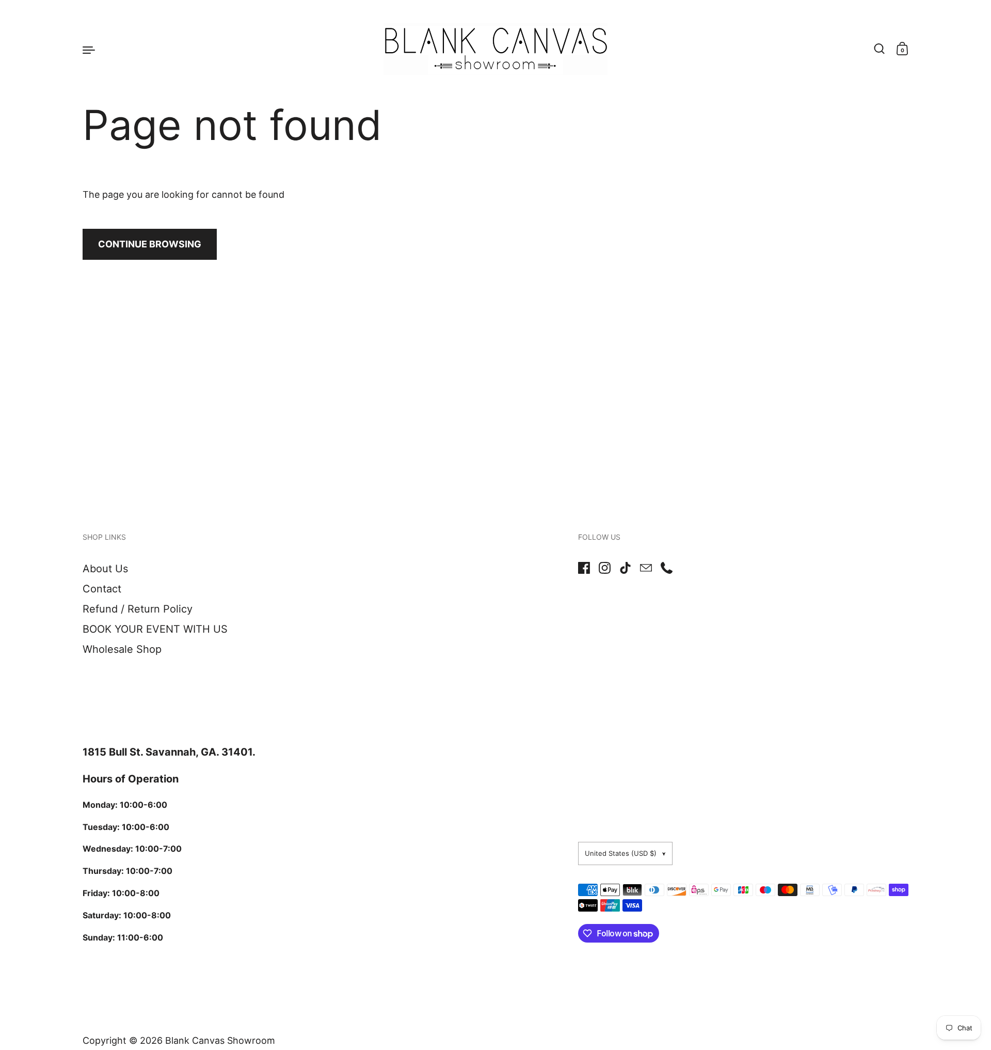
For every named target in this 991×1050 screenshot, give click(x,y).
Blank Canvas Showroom (220, 1040)
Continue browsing (149, 244)
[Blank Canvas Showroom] (495, 49)
